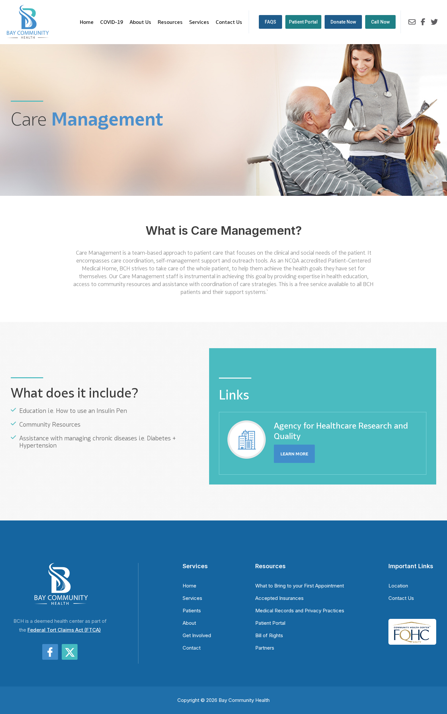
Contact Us (229, 22)
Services (199, 22)
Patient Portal (303, 22)
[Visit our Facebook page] (423, 21)
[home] (28, 22)
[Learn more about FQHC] (412, 626)
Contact (192, 648)
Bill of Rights (269, 635)
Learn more (294, 453)
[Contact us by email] (412, 21)
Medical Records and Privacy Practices (299, 610)
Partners (264, 648)
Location (398, 586)
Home (87, 22)
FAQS (270, 22)
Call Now (380, 22)
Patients (192, 610)
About (189, 623)
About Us (140, 22)
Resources (170, 22)
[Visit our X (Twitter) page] (434, 21)
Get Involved (197, 635)
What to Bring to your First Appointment (299, 586)
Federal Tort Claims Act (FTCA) (64, 630)
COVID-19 (111, 22)
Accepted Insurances (279, 598)
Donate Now (343, 22)
